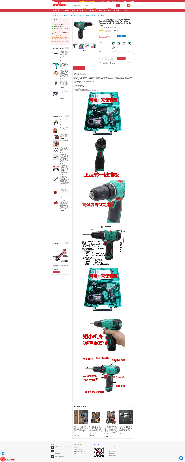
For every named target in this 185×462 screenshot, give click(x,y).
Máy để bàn (93, 10)
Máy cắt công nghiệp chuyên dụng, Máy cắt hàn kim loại (64, 135)
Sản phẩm (66, 10)
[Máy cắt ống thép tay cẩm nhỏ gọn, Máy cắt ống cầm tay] (56, 122)
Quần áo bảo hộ (112, 455)
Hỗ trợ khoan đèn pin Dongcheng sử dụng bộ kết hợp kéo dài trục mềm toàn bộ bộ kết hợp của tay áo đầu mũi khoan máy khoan (64, 73)
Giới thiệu (76, 447)
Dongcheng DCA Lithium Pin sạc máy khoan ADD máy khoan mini (64, 65)
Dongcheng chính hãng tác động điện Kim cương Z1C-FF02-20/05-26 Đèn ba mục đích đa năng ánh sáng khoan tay (64, 54)
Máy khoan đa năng (75, 13)
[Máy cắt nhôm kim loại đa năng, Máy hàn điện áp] (56, 143)
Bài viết (117, 10)
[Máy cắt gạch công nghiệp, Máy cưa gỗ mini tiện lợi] (56, 130)
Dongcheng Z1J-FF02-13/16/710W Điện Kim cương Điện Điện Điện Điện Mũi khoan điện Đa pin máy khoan (64, 83)
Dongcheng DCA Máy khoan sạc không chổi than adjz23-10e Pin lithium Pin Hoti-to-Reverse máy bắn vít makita (78, 15)
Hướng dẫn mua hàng (78, 449)
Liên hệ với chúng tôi (78, 456)
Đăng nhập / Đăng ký (129, 1)
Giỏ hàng (121, 1)
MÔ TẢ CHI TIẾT (79, 68)
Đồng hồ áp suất (112, 453)
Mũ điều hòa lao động (113, 449)
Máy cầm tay (60, 13)
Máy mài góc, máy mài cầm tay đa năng (60, 266)
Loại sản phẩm (76, 5)
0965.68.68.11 (57, 451)
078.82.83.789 (57, 453)
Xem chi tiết (56, 271)
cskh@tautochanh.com (59, 456)
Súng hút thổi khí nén (79, 10)
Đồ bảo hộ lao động (105, 10)
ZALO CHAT (97, 444)
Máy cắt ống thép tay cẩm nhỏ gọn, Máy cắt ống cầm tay (64, 120)
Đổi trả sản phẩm (77, 453)
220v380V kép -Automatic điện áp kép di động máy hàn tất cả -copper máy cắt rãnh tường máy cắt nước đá (64, 192)
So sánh (114, 1)
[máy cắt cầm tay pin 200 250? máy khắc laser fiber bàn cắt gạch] (56, 149)
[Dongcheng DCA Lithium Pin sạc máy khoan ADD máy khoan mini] (56, 65)
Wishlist (108, 1)
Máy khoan (67, 13)
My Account (102, 1)
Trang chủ (57, 10)
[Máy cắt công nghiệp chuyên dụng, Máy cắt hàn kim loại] (56, 136)
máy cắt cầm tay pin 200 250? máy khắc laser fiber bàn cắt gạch (64, 148)
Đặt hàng (122, 58)
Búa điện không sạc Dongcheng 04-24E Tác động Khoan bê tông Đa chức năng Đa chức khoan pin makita (64, 93)
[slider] (101, 30)
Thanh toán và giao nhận (79, 451)
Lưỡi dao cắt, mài (113, 451)
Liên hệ (125, 10)
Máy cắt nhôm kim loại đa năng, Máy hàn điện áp (64, 141)
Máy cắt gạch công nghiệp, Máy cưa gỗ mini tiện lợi (64, 128)
